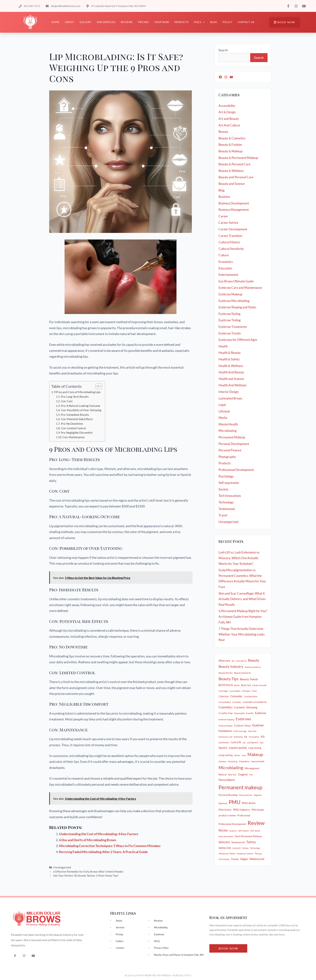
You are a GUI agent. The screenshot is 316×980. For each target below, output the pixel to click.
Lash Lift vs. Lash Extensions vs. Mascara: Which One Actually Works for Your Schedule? (239, 557)
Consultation (225, 702)
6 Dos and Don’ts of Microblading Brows (87, 840)
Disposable (239, 713)
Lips (262, 742)
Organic (243, 774)
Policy (227, 22)
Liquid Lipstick (238, 747)
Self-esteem (243, 830)
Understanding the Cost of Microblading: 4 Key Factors (98, 834)
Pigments (223, 803)
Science (233, 830)
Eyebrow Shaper (226, 725)
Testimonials (227, 509)
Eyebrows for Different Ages (238, 340)
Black (237, 685)
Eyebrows (243, 719)
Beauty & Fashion (230, 144)
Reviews (127, 22)
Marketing (232, 761)
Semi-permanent (226, 836)
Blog (213, 22)
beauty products (253, 667)
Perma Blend (227, 779)
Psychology (226, 476)
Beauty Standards (242, 672)
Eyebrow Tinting (230, 320)
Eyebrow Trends (230, 333)
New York (232, 774)
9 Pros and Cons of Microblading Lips (77, 392)
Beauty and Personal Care (236, 177)
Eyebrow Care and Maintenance (240, 288)
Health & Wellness (231, 366)
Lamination (224, 742)
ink (245, 736)
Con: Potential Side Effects (77, 419)
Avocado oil (241, 661)
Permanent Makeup (232, 437)
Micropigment (252, 768)
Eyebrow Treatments (233, 327)
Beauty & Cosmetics (232, 138)
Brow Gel (246, 685)
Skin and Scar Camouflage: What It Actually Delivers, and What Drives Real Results (242, 598)
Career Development (233, 229)
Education (225, 268)
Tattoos (245, 848)
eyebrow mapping (226, 719)
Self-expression (229, 483)
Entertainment (228, 275)
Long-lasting (254, 747)
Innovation (254, 736)
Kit (263, 736)
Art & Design (227, 112)
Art (233, 660)
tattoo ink (225, 847)
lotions (237, 755)
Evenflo (249, 713)
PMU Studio (257, 809)
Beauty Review (226, 672)
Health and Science (231, 379)
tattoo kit (236, 848)
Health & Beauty (230, 353)
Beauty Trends (249, 679)
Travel (223, 515)
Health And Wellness (233, 385)
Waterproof (256, 859)
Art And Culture (229, 125)
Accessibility (227, 106)
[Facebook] (220, 77)
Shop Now (162, 22)
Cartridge (223, 691)
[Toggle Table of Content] (97, 386)
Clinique (246, 691)
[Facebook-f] (15, 956)
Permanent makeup (240, 787)
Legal (222, 405)
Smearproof (238, 842)
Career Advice (228, 222)
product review (227, 815)
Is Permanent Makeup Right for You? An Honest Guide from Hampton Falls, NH (243, 616)
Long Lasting (226, 755)
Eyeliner (258, 725)
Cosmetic (236, 702)
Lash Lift (236, 742)
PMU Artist (249, 803)
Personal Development (234, 444)
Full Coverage (240, 731)
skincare (224, 842)
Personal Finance (230, 450)
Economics (226, 262)
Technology (226, 502)
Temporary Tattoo (227, 853)
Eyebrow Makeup (230, 294)
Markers (223, 761)
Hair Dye (252, 731)
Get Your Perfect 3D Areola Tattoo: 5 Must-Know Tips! (86, 875)
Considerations (250, 696)
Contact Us (246, 22)
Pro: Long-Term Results (75, 396)
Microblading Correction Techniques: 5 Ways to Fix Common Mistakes (110, 846)
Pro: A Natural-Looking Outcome (80, 405)
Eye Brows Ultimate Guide (236, 281)
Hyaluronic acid (225, 737)
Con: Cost (67, 401)
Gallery (85, 22)
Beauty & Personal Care (235, 164)
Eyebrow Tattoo (242, 725)
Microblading (228, 431)
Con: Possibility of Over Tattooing (81, 410)
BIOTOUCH (226, 685)
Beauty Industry (231, 666)
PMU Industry (241, 809)
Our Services (106, 22)
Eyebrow (260, 713)
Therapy (258, 853)
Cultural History (229, 242)
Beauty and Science (232, 184)
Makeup (255, 754)
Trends (235, 859)
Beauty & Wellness (231, 171)
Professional (243, 815)
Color (254, 691)
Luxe (244, 755)
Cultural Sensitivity (231, 249)
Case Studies (235, 691)
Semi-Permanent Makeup (248, 836)
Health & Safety (229, 359)
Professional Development (236, 470)
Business (224, 197)
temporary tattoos (245, 853)
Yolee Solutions (181, 975)
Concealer (236, 696)
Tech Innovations (230, 496)
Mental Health (228, 424)
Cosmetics (225, 707)
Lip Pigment (252, 742)
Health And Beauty (231, 372)
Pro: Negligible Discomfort (77, 432)
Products (181, 22)
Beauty (223, 132)
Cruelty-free (226, 713)
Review (256, 823)
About (69, 22)
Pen (251, 774)
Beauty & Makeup (230, 151)
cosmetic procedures (255, 701)
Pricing (143, 22)
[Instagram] (226, 77)
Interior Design (229, 392)
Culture (224, 255)
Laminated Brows (230, 398)
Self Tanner (255, 830)
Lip (244, 742)
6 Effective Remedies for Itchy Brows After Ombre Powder (88, 871)
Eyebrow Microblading (234, 301)
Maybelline (244, 761)
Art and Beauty (229, 119)
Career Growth (259, 685)
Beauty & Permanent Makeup (238, 158)
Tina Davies (224, 859)
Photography (227, 457)
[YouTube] (231, 77)
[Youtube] (33, 956)
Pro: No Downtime (72, 423)
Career (223, 216)
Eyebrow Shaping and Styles (237, 307)
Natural (223, 774)
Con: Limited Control (73, 428)
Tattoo (251, 842)
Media (223, 418)
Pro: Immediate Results (75, 414)
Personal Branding (228, 794)
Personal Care (245, 795)
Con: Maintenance (73, 437)
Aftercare (224, 660)
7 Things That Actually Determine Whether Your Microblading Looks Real (242, 634)
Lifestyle (224, 411)
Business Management (234, 210)
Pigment (258, 795)
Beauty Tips (228, 678)
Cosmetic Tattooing (245, 707)
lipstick (223, 747)
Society (223, 489)
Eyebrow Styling (229, 314)
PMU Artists (225, 809)
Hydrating (238, 737)
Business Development (234, 203)
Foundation (225, 730)
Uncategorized (62, 867)
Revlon (223, 830)
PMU (234, 802)
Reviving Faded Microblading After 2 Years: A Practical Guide (103, 852)
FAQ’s (197, 22)
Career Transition (230, 236)
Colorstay (224, 696)
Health (223, 346)
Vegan (244, 859)
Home (56, 22)
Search (223, 50)
